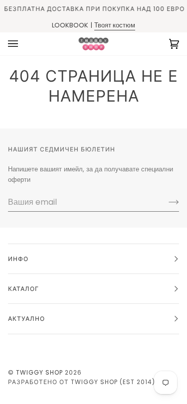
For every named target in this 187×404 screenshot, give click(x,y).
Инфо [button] (18, 259)
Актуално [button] (26, 318)
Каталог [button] (23, 288)
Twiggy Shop (39, 372)
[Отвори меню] (23, 43)
